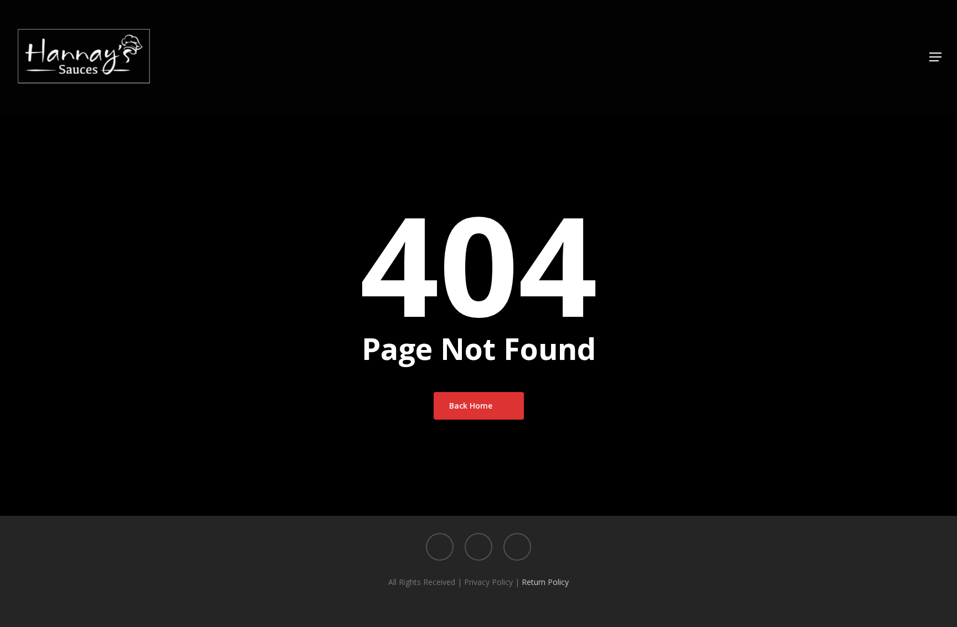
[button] (935, 57)
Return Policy (545, 582)
